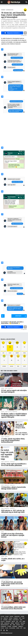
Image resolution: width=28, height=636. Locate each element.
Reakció (18, 624)
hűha (18, 366)
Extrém (22, 616)
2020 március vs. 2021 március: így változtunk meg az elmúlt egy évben (13, 511)
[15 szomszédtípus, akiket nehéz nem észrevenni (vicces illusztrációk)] (14, 596)
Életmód (2, 411)
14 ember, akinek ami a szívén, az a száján (12, 559)
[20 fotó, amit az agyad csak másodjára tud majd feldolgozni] (14, 380)
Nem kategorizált (5, 624)
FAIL (1, 618)
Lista (20, 621)
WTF (21, 628)
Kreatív (13, 621)
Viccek (6, 628)
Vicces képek (12, 628)
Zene (24, 628)
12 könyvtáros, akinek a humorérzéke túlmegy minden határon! (13, 488)
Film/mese (15, 618)
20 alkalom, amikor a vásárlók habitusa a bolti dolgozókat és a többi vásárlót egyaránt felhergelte (14, 415)
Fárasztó (6, 618)
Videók (17, 628)
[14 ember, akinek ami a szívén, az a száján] (14, 548)
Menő (2, 623)
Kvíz (17, 621)
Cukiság (11, 616)
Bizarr (6, 616)
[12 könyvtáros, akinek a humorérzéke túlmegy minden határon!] (14, 477)
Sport (22, 624)
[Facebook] (1, 630)
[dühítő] (25, 398)
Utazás (2, 628)
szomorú (4, 366)
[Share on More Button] (25, 32)
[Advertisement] (14, 129)
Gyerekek (5, 619)
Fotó (20, 618)
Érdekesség (17, 616)
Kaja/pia (10, 411)
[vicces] (25, 9)
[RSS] (7, 630)
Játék (21, 619)
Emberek (2, 388)
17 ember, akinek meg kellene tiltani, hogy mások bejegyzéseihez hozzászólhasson (13, 440)
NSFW (14, 624)
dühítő (24, 366)
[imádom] (22, 448)
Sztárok (9, 626)
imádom (11, 366)
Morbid (12, 623)
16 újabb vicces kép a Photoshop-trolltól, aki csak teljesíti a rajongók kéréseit (12, 535)
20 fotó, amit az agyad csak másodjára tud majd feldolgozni (14, 391)
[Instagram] (4, 630)
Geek (23, 618)
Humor (3, 10)
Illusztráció (6, 605)
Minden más (10, 388)
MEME (24, 621)
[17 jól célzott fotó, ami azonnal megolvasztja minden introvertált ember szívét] (14, 571)
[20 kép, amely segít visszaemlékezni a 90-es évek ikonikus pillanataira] (14, 453)
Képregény (8, 621)
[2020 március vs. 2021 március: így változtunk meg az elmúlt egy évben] (14, 500)
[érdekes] (25, 448)
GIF (1, 619)
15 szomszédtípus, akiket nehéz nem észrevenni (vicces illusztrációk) (13, 608)
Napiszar (23, 623)
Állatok (2, 616)
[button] (2, 2)
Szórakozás (9, 10)
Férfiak (10, 618)
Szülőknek (14, 626)
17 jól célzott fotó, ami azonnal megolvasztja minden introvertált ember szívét (12, 583)
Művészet (17, 623)
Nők (11, 624)
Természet (20, 626)
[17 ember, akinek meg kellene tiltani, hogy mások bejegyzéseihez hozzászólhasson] (14, 428)
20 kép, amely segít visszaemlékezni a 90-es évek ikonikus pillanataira (13, 464)
